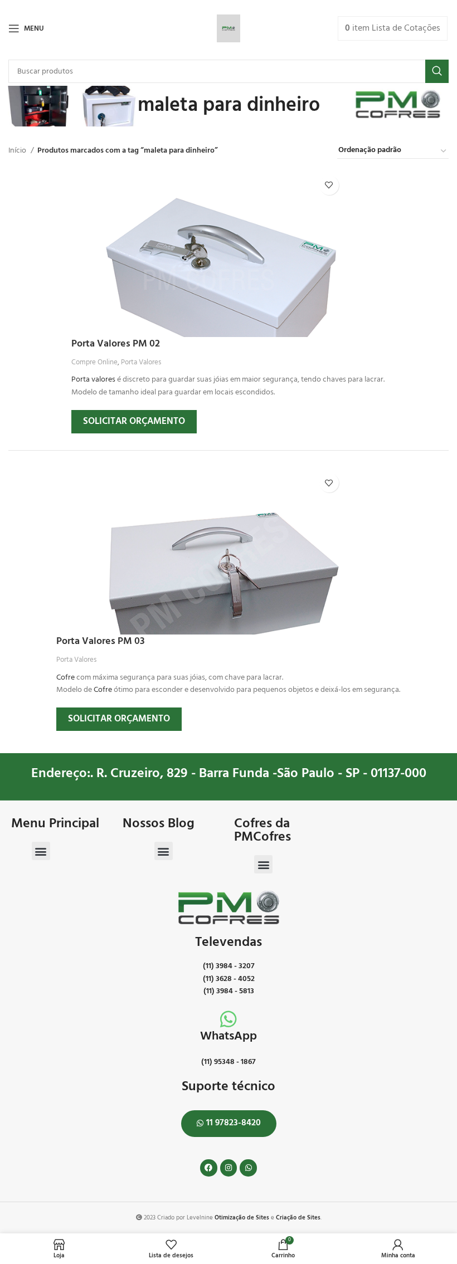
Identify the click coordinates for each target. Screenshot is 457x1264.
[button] (41, 851)
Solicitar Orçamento (134, 421)
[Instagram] (228, 1168)
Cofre (65, 677)
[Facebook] (208, 1168)
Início (18, 151)
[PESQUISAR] (437, 71)
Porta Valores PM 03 (100, 641)
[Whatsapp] (248, 1168)
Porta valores (93, 379)
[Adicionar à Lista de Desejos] (329, 185)
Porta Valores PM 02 (115, 344)
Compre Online (94, 362)
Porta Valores (141, 362)
